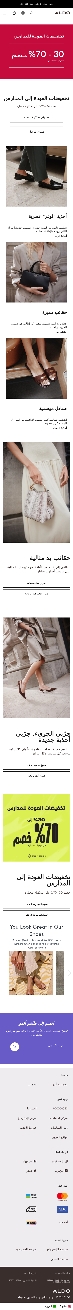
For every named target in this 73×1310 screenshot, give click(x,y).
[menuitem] (51, 1306)
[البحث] (31, 13)
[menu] (58, 1306)
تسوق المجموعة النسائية (36, 904)
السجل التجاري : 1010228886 (22, 1280)
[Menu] (4, 13)
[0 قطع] (13, 13)
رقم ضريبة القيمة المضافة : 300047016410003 (58, 1281)
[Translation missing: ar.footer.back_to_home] (61, 1292)
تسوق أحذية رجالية (36, 775)
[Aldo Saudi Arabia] (62, 13)
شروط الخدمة (30, 1273)
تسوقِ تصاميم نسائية (36, 765)
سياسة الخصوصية (62, 1273)
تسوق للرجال (36, 132)
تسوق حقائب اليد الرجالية (36, 593)
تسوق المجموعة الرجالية (36, 914)
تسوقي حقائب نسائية (36, 583)
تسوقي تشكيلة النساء (36, 117)
